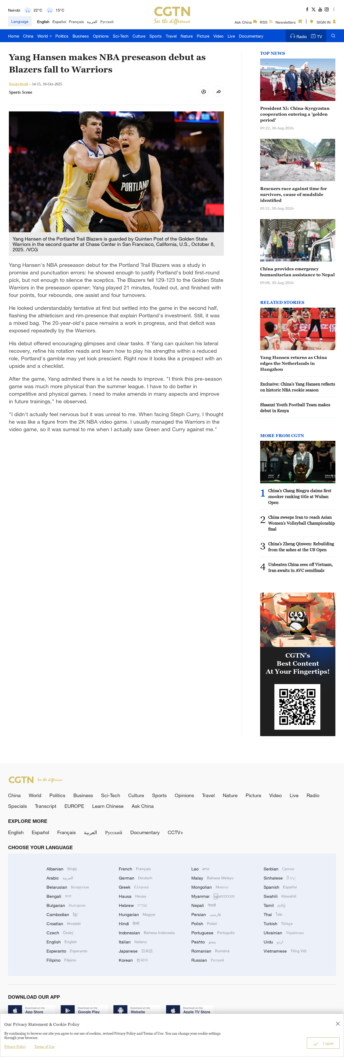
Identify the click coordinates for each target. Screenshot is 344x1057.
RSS (263, 22)
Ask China (243, 22)
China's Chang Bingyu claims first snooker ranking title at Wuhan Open (299, 496)
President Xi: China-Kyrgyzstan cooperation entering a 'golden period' (294, 114)
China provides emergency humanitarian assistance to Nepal (297, 271)
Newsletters (285, 22)
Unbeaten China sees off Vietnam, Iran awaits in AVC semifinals (300, 567)
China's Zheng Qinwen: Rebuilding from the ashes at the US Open (301, 546)
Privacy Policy (15, 1046)
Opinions (101, 36)
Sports (155, 36)
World (43, 36)
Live (231, 36)
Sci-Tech (120, 36)
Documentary (251, 36)
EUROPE (74, 806)
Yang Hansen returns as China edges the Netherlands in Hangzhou (293, 363)
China (28, 36)
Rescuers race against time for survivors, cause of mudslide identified (293, 194)
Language (19, 21)
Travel (171, 36)
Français (76, 21)
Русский (107, 21)
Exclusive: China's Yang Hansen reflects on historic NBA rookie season (297, 387)
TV (319, 36)
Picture (203, 36)
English (43, 21)
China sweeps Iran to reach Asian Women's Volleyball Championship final (301, 523)
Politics (62, 36)
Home (13, 36)
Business (81, 36)
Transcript (45, 806)
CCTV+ (175, 832)
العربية (92, 21)
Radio (301, 36)
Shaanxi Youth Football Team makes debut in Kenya (295, 407)
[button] (267, 174)
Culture (138, 36)
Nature (187, 36)
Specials (17, 806)
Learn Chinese (108, 806)
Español (59, 21)
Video (218, 36)
